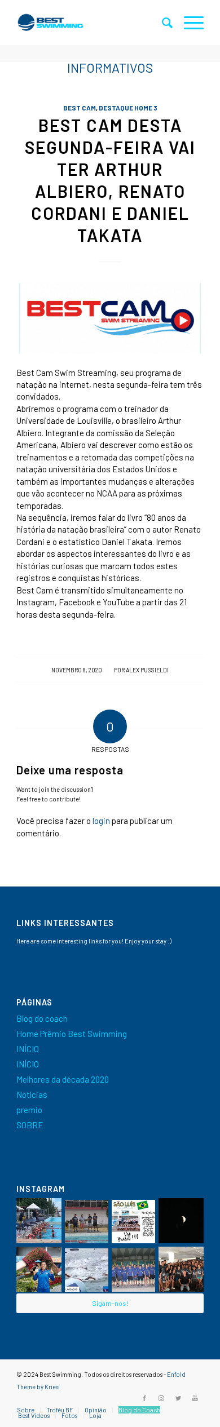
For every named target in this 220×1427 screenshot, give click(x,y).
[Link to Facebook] (144, 1398)
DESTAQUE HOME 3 (128, 108)
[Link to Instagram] (161, 1398)
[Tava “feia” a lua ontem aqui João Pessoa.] (181, 1220)
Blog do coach (42, 1018)
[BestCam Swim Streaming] (110, 318)
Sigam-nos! (110, 1303)
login (101, 821)
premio (29, 1110)
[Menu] (188, 22)
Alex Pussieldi (147, 669)
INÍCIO (27, 1049)
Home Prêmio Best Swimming (71, 1034)
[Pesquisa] (162, 22)
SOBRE (29, 1125)
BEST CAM (79, 108)
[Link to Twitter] (178, 1398)
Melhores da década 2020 (62, 1079)
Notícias (31, 1094)
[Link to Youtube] (195, 1398)
